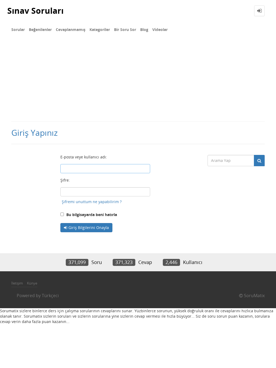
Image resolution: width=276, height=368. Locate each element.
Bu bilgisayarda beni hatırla (91, 214)
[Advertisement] (138, 81)
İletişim (17, 283)
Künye (32, 283)
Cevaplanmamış (70, 29)
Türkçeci (50, 295)
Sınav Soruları (35, 10)
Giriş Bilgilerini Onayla (88, 227)
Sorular (18, 29)
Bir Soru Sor (125, 29)
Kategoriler (99, 29)
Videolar (160, 29)
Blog (144, 29)
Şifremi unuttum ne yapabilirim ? (92, 201)
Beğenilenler (40, 29)
